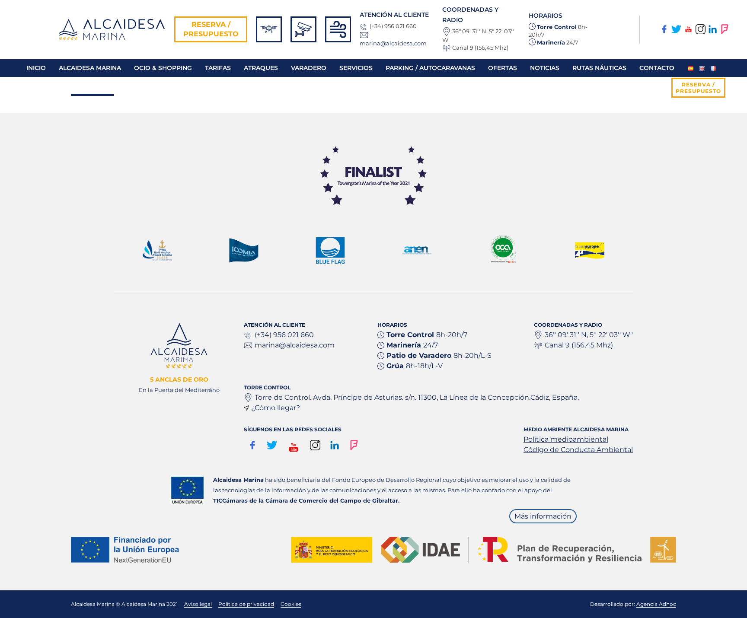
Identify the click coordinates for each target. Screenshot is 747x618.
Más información (542, 516)
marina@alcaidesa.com (393, 43)
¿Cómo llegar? (275, 408)
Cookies (291, 604)
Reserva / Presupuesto (211, 29)
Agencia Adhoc (656, 604)
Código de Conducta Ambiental (578, 450)
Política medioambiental (566, 439)
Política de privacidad (246, 604)
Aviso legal (198, 604)
